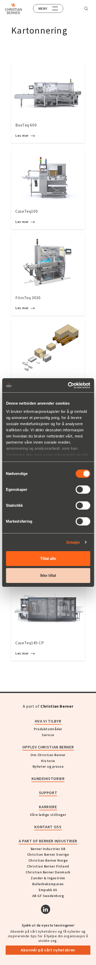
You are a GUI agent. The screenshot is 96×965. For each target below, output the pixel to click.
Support (48, 792)
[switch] (83, 489)
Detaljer (73, 542)
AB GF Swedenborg (48, 895)
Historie (48, 760)
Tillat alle (48, 558)
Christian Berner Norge (48, 860)
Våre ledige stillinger (48, 814)
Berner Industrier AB (48, 848)
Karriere (48, 806)
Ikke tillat (48, 575)
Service (48, 735)
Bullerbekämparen (48, 884)
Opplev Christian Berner (48, 746)
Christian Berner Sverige (48, 854)
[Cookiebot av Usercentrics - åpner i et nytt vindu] (68, 385)
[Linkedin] (45, 909)
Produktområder (48, 729)
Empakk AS (48, 890)
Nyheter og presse (48, 766)
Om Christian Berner (48, 755)
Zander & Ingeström (48, 878)
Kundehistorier (48, 778)
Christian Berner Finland (48, 866)
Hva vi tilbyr (48, 721)
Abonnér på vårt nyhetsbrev (48, 949)
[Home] (13, 9)
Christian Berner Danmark (48, 872)
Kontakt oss (47, 826)
